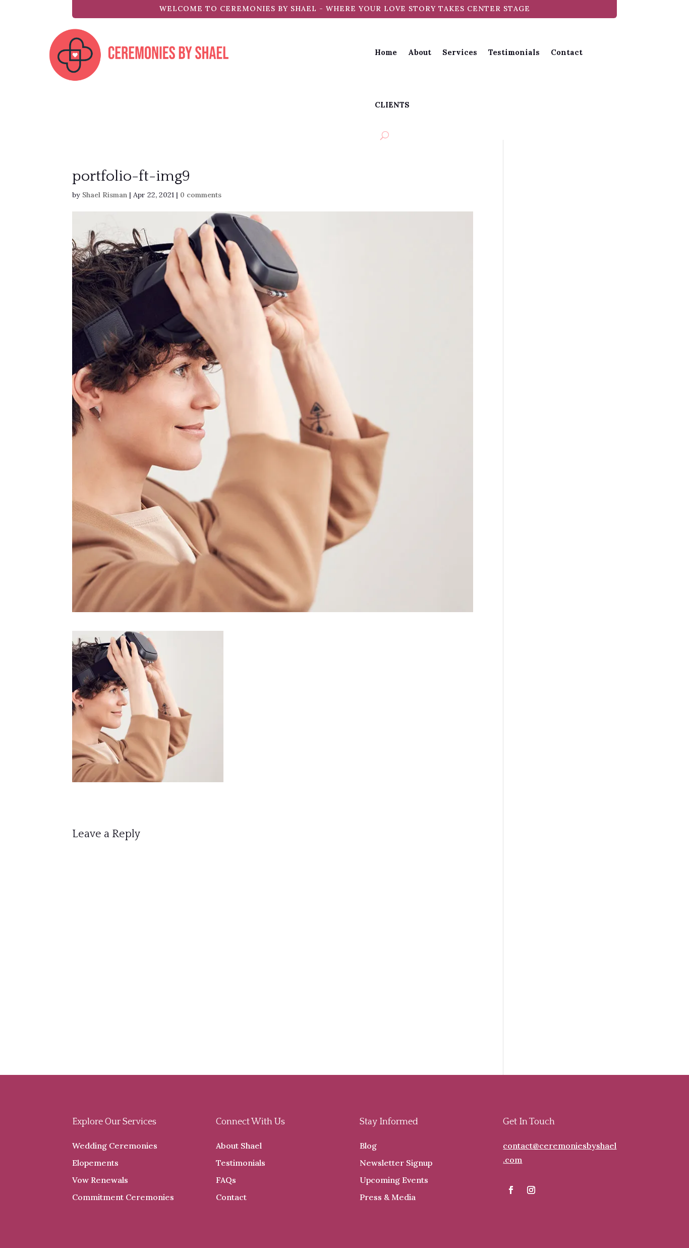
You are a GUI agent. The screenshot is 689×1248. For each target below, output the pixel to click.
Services (459, 52)
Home (386, 52)
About (419, 52)
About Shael (239, 1146)
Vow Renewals (100, 1180)
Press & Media (388, 1197)
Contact (567, 52)
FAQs (226, 1180)
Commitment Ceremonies (123, 1197)
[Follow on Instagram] (531, 1190)
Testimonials (514, 52)
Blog (368, 1146)
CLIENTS (392, 105)
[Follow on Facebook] (511, 1190)
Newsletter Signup (396, 1163)
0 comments (200, 194)
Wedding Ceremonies (114, 1146)
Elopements (95, 1163)
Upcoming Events (394, 1180)
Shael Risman (104, 194)
